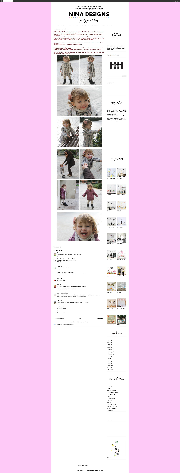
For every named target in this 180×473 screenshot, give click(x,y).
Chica (58, 252)
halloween (124, 115)
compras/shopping (111, 114)
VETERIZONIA (110, 410)
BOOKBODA (109, 386)
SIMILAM (109, 388)
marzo (109, 360)
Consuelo (59, 300)
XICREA (108, 396)
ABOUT (63, 26)
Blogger (101, 470)
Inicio (80, 318)
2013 (109, 347)
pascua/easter (109, 120)
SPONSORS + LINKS (107, 26)
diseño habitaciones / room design (118, 118)
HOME (56, 26)
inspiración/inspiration (112, 115)
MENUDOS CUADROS (111, 408)
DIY (117, 111)
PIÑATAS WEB (110, 400)
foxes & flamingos (61, 293)
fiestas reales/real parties (116, 110)
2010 (109, 369)
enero (109, 363)
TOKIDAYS (109, 402)
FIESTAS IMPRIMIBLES (94, 26)
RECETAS (75, 26)
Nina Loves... (122, 113)
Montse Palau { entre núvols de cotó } (65, 258)
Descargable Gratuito (121, 119)
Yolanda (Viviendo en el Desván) (64, 272)
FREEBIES (83, 26)
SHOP (69, 26)
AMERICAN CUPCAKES (112, 404)
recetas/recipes (110, 111)
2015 (109, 344)
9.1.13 (58, 310)
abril (109, 358)
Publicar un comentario (60, 312)
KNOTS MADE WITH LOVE (112, 392)
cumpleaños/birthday (111, 117)
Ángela (58, 278)
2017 (109, 340)
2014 (109, 346)
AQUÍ (81, 44)
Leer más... (112, 49)
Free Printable (120, 117)
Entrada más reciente (59, 318)
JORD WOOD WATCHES (112, 390)
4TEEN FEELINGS (111, 398)
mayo (109, 356)
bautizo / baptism (111, 119)
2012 (109, 365)
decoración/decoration (112, 113)
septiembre (110, 354)
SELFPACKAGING (111, 394)
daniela (59, 247)
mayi (58, 266)
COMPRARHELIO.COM (112, 406)
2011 (109, 367)
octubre (109, 352)
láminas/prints (122, 111)
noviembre (110, 351)
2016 (109, 342)
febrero (109, 361)
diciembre (110, 349)
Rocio (58, 284)
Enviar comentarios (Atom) (82, 321)
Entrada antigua (100, 318)
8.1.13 (58, 256)
